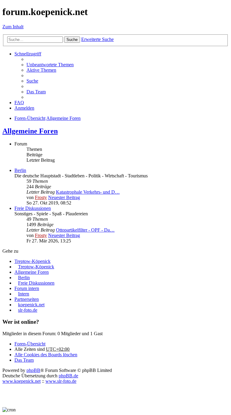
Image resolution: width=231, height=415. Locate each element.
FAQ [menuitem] (19, 102)
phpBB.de (68, 375)
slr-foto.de (27, 310)
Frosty (41, 197)
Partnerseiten (26, 299)
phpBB (33, 370)
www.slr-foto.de (60, 381)
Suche (72, 39)
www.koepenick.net (21, 381)
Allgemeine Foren (30, 131)
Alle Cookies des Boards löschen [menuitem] (45, 354)
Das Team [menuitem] (36, 91)
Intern (23, 293)
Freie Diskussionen (32, 208)
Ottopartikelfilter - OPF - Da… (85, 229)
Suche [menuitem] (32, 80)
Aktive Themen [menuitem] (41, 70)
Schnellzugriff (27, 53)
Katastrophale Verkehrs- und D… (88, 192)
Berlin (20, 170)
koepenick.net (31, 304)
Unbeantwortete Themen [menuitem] (50, 64)
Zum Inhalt (12, 26)
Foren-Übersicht (29, 343)
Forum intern (26, 288)
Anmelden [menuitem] (24, 108)
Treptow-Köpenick (32, 261)
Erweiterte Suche (97, 39)
